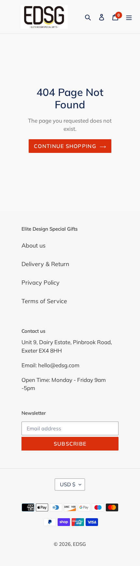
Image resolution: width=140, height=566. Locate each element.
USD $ (68, 484)
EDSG (79, 544)
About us (33, 245)
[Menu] (129, 16)
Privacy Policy (40, 282)
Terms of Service (44, 301)
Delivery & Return (45, 264)
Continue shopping (65, 146)
